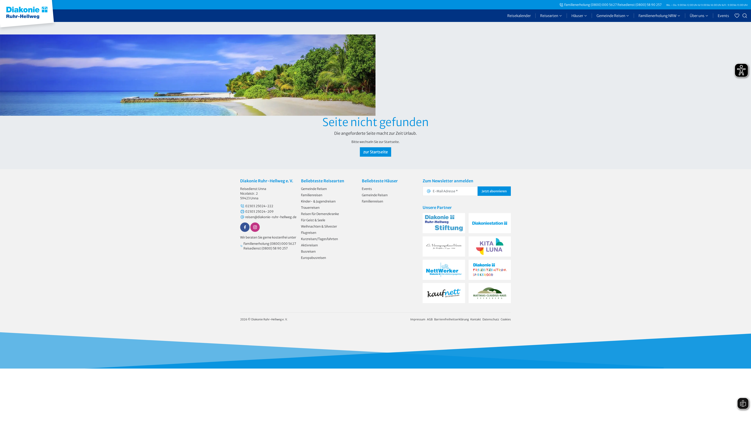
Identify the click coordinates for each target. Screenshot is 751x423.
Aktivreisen (309, 245)
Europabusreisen (313, 258)
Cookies (506, 319)
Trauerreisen (310, 208)
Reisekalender (519, 16)
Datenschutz (490, 319)
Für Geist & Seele (313, 220)
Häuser (577, 16)
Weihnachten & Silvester (319, 226)
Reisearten (549, 16)
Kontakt (475, 319)
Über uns (697, 16)
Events (723, 16)
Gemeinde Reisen (610, 16)
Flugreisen (308, 233)
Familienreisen (311, 195)
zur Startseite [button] (375, 151)
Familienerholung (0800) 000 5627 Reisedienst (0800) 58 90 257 (613, 5)
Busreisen (308, 251)
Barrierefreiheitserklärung (451, 319)
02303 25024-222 (259, 206)
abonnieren (494, 191)
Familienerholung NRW (657, 16)
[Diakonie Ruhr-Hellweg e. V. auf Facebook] (245, 227)
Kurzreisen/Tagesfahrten (319, 239)
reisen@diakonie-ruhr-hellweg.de (270, 217)
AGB (430, 319)
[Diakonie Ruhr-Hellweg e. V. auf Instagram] (255, 227)
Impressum (417, 319)
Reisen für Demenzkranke (320, 214)
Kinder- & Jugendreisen (318, 201)
